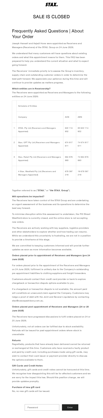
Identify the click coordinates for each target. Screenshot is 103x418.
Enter (70, 407)
